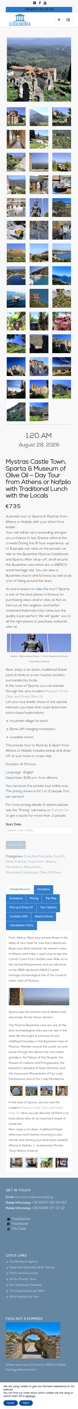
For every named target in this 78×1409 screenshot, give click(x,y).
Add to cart (16, 845)
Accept (10, 1403)
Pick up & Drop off (21, 907)
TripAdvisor (21, 1219)
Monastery (14, 867)
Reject (26, 1403)
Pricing (34, 898)
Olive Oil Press (50, 872)
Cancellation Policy (22, 925)
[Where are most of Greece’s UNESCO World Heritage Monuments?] (33, 1357)
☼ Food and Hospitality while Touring (30, 1267)
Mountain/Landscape (22, 872)
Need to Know (44, 916)
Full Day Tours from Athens (35, 862)
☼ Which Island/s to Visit (22, 1296)
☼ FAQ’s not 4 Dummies (22, 1273)
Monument (32, 867)
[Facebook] (39, 3)
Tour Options (48, 907)
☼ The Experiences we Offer (25, 1291)
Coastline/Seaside (38, 856)
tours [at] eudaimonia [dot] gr (34, 1197)
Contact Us (60, 810)
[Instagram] (34, 3)
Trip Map (51, 898)
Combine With (19, 916)
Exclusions (16, 898)
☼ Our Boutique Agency (22, 1261)
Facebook (20, 1224)
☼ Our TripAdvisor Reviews (24, 1285)
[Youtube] (45, 3)
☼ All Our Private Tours (21, 1279)
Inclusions (44, 889)
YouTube (19, 1229)
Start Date (13, 824)
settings (30, 1396)
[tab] (20, 889)
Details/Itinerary (20, 889)
